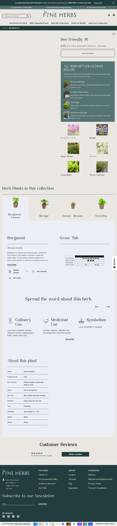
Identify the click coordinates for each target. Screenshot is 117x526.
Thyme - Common (96, 175)
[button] (97, 306)
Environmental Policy (48, 479)
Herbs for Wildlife (78, 23)
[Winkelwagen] (114, 15)
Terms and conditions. (22, 524)
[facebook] (13, 516)
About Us (43, 475)
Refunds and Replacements (100, 479)
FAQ (70, 484)
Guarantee (73, 488)
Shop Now (98, 3)
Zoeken (28, 16)
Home (4, 28)
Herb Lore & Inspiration (98, 23)
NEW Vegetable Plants (39, 23)
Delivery (92, 475)
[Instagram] (3, 516)
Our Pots (43, 488)
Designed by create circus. (105, 524)
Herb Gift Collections (60, 23)
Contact (72, 475)
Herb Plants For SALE (18, 23)
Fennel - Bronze (67, 157)
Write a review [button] (75, 454)
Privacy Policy (94, 484)
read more (69, 339)
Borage (92, 138)
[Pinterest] (8, 516)
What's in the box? (47, 484)
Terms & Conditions (97, 488)
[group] (21, 7)
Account (72, 479)
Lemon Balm (66, 175)
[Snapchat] (18, 516)
